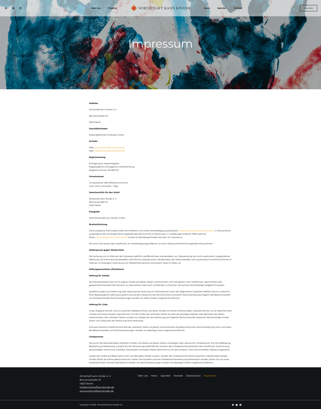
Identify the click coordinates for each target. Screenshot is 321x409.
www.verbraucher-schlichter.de (111, 237)
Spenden (222, 8)
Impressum (210, 375)
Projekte (112, 8)
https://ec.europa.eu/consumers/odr (196, 230)
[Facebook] (6, 8)
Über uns (96, 8)
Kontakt (238, 8)
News (207, 8)
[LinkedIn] (20, 8)
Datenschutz (193, 375)
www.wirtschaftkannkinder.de (110, 147)
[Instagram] (13, 8)
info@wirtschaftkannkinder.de (109, 151)
